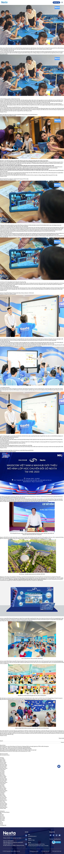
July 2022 (2, 793)
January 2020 (3, 808)
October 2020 (3, 806)
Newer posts (61, 738)
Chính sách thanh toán (56, 851)
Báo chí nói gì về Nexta (4, 812)
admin (14, 115)
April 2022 (2, 794)
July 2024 (2, 770)
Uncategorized (3, 825)
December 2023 (3, 778)
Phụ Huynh (2, 820)
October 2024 (3, 767)
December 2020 (3, 803)
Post (1, 821)
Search (1, 740)
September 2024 (3, 768)
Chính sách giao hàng (34, 851)
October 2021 (3, 799)
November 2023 (3, 780)
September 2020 (3, 807)
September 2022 (3, 790)
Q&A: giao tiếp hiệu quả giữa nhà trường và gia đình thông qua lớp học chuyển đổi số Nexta (19, 114)
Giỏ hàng (55, 2)
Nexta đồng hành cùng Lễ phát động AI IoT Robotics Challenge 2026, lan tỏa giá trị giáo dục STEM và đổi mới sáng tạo (24, 746)
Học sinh (2, 814)
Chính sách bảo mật (45, 851)
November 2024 (3, 765)
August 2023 (2, 783)
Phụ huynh (2, 819)
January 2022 (3, 796)
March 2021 (2, 801)
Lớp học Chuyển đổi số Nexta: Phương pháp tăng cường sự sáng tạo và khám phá (17, 293)
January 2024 (3, 777)
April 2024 (2, 774)
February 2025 (3, 762)
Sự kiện (1, 822)
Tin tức (5, 112)
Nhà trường (2, 817)
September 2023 (3, 782)
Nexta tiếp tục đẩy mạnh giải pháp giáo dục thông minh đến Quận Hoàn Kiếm (16, 748)
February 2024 (3, 776)
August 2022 (2, 791)
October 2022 (3, 789)
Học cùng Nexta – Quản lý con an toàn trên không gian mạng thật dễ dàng (15, 747)
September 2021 (3, 800)
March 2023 (2, 787)
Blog (1, 813)
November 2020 (3, 804)
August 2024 (3, 769)
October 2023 (3, 781)
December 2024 (3, 764)
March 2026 (2, 760)
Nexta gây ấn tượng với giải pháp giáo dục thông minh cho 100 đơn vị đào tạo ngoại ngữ (18, 750)
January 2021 (3, 802)
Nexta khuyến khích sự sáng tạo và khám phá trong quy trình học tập (14, 178)
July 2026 (2, 758)
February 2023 (3, 788)
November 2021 (3, 797)
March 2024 (2, 775)
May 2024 (2, 773)
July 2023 (2, 784)
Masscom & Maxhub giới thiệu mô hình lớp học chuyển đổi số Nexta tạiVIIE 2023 (16, 450)
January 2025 (3, 763)
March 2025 (2, 761)
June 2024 (2, 771)
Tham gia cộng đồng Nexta (55, 839)
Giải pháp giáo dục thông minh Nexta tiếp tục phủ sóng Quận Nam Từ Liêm (15, 751)
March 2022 (2, 795)
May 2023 (2, 786)
